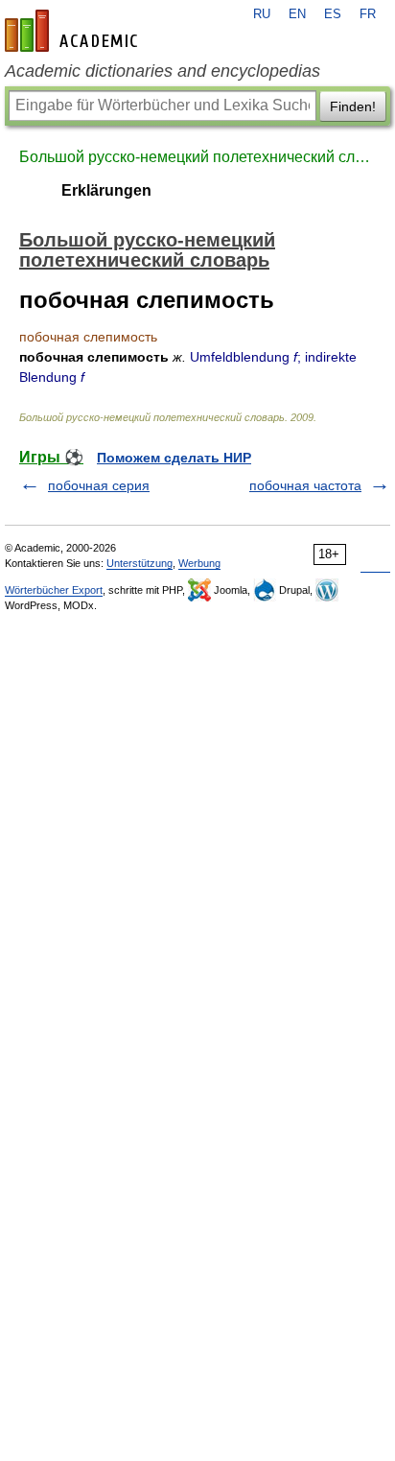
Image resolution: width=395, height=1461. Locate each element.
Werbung (199, 563)
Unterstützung (139, 563)
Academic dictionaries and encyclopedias (162, 71)
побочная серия (99, 485)
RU (261, 14)
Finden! (353, 106)
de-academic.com (74, 31)
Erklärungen (106, 190)
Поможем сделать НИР (174, 457)
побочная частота (305, 485)
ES (332, 14)
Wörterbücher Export (54, 590)
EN (297, 14)
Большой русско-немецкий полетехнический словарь (197, 157)
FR (368, 14)
